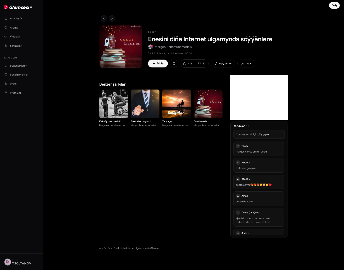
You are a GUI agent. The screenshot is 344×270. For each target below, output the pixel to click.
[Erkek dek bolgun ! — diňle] (155, 113)
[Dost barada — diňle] (218, 113)
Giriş (334, 5)
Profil (13, 83)
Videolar (15, 36)
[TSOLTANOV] (21, 261)
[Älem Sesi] (21, 7)
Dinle (160, 63)
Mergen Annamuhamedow (173, 47)
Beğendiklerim (18, 65)
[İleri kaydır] (223, 104)
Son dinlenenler (19, 74)
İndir (248, 63)
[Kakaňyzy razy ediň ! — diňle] (123, 113)
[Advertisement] (259, 97)
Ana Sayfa (16, 18)
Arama (14, 27)
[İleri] (112, 18)
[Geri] (104, 18)
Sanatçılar (16, 45)
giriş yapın (263, 134)
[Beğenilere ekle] (174, 63)
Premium (15, 92)
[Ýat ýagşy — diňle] (186, 113)
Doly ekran (225, 63)
